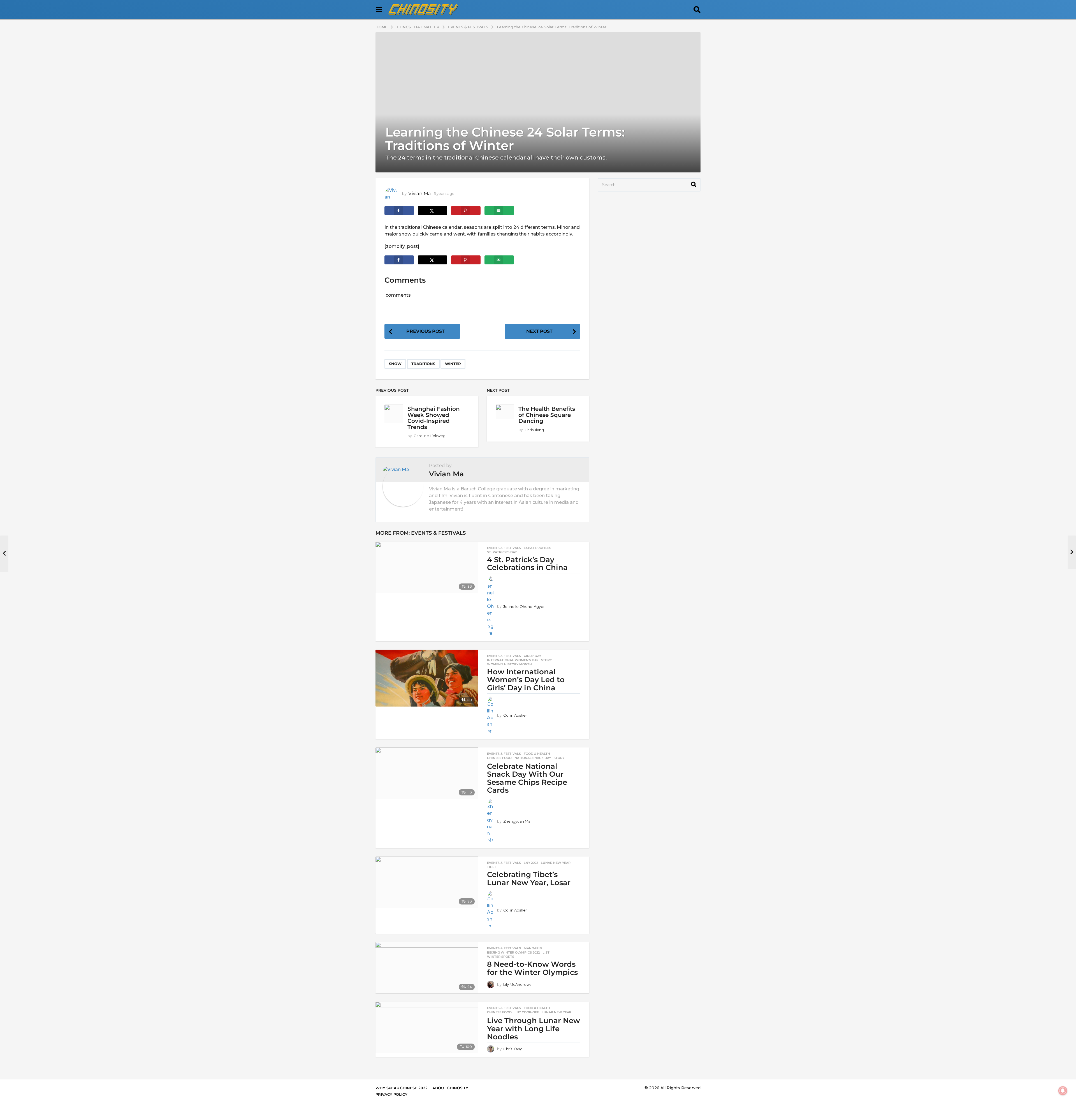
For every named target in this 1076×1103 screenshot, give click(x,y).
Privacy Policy (391, 1094)
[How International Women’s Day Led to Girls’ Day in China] (426, 678)
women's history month (509, 664)
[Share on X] (432, 210)
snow (395, 363)
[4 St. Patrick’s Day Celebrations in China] (426, 567)
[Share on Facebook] (399, 210)
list (545, 952)
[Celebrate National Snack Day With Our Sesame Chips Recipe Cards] (426, 773)
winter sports (500, 956)
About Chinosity (450, 1088)
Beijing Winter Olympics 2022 (513, 952)
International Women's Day (512, 660)
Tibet (491, 867)
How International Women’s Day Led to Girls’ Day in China (526, 679)
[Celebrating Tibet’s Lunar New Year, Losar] (426, 882)
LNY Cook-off (526, 1012)
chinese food (499, 758)
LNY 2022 (531, 862)
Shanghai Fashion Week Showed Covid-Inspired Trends (433, 417)
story (546, 660)
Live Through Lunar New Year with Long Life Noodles (533, 1028)
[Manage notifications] (1062, 1090)
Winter (453, 363)
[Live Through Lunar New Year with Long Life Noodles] (426, 1027)
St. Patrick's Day (502, 552)
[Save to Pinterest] (466, 210)
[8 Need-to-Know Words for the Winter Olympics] (426, 967)
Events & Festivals (438, 533)
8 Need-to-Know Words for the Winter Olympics (532, 968)
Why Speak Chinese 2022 (401, 1088)
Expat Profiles (537, 548)
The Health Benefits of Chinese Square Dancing (546, 414)
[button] (378, 9)
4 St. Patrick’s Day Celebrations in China (527, 563)
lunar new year (556, 862)
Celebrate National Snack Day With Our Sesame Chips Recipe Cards (527, 778)
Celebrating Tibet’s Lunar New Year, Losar (529, 878)
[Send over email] (499, 210)
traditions (423, 363)
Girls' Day (532, 655)
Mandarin (533, 948)
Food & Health (537, 753)
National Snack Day (532, 758)
